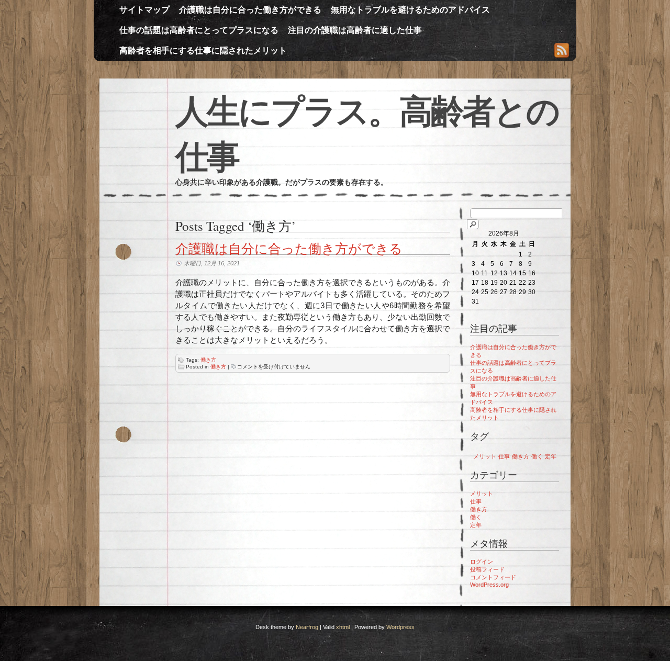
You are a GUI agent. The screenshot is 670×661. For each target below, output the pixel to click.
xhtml (343, 627)
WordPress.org (489, 584)
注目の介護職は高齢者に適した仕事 (355, 30)
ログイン (481, 561)
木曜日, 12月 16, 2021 (212, 263)
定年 (550, 456)
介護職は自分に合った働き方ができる (250, 9)
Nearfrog (307, 627)
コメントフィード (493, 577)
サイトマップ (144, 9)
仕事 (504, 456)
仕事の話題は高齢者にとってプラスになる (198, 30)
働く (537, 456)
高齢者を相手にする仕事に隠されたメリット (203, 50)
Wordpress (400, 627)
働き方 (208, 360)
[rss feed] (561, 51)
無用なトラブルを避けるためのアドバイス (410, 9)
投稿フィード (487, 569)
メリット (484, 456)
